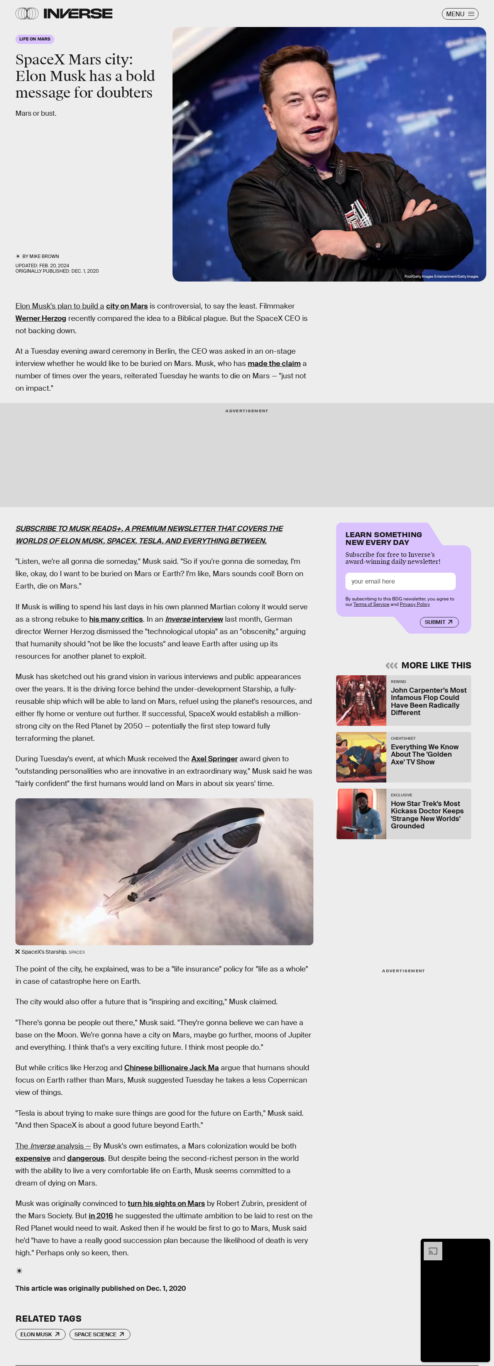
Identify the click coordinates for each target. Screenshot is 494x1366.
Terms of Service (371, 604)
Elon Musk (36, 1334)
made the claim (274, 363)
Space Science (95, 1334)
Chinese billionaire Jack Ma (171, 1068)
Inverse (177, 619)
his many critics (116, 619)
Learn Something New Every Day (383, 537)
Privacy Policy (415, 604)
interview (206, 619)
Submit (435, 622)
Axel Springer (214, 759)
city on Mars (127, 306)
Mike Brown (44, 256)
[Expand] (429, 1245)
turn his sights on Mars (166, 1203)
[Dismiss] (481, 1245)
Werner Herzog (40, 318)
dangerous (85, 1158)
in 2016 (101, 1216)
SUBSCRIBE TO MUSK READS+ (68, 528)
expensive (33, 1158)
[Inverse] (78, 13)
